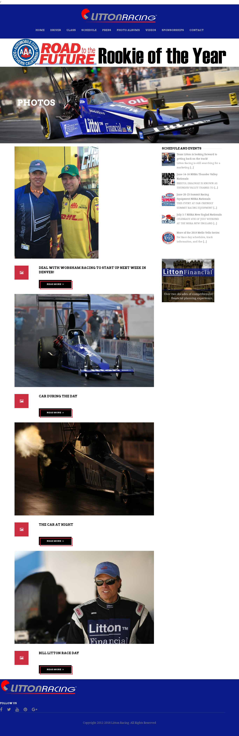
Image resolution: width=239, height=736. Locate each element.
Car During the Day (58, 396)
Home (40, 30)
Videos (150, 30)
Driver (55, 30)
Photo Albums (128, 30)
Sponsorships (173, 30)
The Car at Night (56, 524)
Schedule (89, 30)
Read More (54, 284)
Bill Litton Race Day (59, 653)
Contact (196, 30)
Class (71, 30)
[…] (192, 167)
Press (106, 30)
